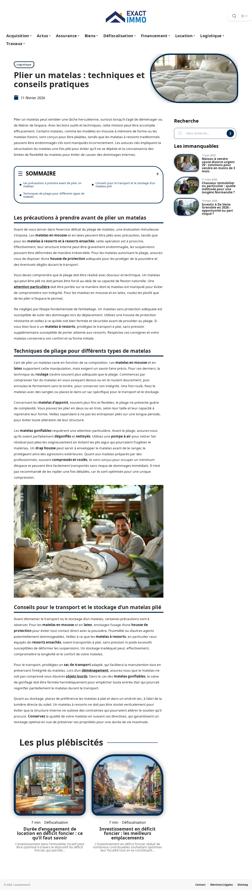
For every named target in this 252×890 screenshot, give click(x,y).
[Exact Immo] (126, 16)
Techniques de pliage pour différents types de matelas (53, 195)
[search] (234, 16)
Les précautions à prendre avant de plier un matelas (52, 184)
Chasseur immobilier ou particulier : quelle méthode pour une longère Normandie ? (218, 187)
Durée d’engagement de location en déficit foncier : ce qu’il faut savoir (50, 833)
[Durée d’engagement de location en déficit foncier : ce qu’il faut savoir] (50, 785)
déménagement (95, 670)
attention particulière (32, 286)
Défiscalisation (56, 822)
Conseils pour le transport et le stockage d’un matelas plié (125, 184)
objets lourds (76, 676)
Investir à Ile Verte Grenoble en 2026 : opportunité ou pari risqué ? (217, 209)
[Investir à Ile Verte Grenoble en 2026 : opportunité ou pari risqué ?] (186, 207)
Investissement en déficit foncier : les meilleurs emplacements (127, 833)
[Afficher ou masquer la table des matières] (107, 174)
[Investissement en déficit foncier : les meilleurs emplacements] (127, 785)
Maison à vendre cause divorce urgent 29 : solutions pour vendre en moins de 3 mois (218, 165)
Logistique (24, 64)
